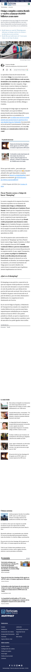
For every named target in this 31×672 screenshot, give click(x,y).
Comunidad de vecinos (22, 629)
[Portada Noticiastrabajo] (15, 612)
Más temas (19, 636)
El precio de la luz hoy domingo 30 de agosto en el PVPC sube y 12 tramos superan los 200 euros (19, 145)
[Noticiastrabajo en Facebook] (9, 665)
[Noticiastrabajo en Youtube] (19, 665)
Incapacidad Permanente (7, 634)
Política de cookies (6, 651)
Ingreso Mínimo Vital (6, 639)
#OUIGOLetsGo (21, 177)
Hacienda (3, 636)
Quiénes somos (5, 646)
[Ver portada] (10, 3)
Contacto (3, 658)
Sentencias (4, 629)
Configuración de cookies (8, 649)
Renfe (8, 327)
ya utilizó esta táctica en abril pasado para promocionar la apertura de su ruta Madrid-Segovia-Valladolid (15, 120)
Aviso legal (4, 653)
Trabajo (22, 1)
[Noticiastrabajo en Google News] (21, 665)
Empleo (3, 627)
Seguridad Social (20, 632)
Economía (3, 327)
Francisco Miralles (10, 64)
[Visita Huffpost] (29, 4)
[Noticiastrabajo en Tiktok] (17, 665)
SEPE (17, 634)
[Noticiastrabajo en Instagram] (14, 665)
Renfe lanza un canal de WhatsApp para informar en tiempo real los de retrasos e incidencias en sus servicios (14, 32)
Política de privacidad (7, 656)
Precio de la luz (11, 1)
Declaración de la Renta (7, 632)
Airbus (17, 1)
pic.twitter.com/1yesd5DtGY (9, 180)
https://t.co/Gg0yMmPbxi (17, 175)
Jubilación (19, 627)
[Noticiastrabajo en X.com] (12, 665)
